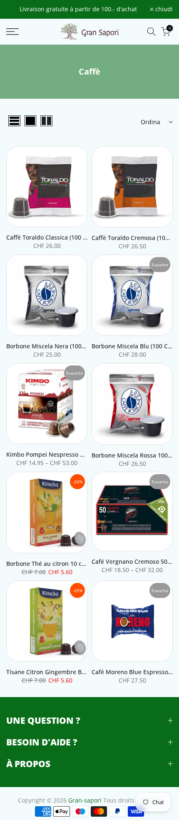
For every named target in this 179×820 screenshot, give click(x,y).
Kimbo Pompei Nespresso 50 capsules (59, 454)
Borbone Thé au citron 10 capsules (54, 564)
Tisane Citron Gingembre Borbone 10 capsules (71, 672)
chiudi (163, 9)
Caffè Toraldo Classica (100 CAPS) (52, 237)
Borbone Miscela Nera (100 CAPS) (52, 346)
